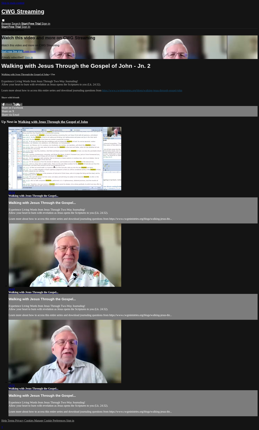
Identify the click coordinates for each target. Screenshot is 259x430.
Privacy (19, 420)
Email (19, 104)
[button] (3, 20)
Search (16, 23)
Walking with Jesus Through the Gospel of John (25, 74)
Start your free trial (12, 51)
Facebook (7, 104)
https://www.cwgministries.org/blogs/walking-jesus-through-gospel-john (142, 90)
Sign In (25, 26)
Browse (6, 23)
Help (4, 420)
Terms (11, 420)
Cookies (29, 420)
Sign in (45, 23)
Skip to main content (12, 2)
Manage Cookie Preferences (50, 420)
